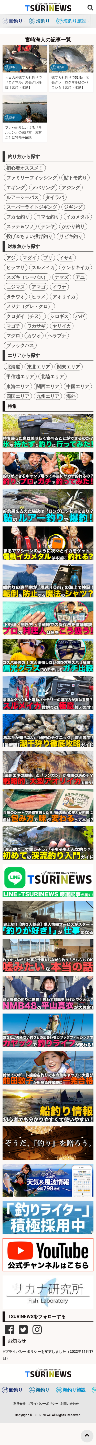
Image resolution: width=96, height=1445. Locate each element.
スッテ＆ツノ (20, 226)
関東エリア (68, 366)
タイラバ (55, 197)
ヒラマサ (15, 267)
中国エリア (77, 386)
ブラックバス (20, 345)
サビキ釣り (70, 236)
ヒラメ (39, 296)
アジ (11, 257)
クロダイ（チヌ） (24, 316)
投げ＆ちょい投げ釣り (29, 236)
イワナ (59, 287)
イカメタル (77, 216)
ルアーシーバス (22, 197)
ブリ (47, 257)
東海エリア (17, 386)
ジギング (73, 207)
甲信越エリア (20, 376)
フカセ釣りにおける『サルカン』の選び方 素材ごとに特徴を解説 (23, 132)
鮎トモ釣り (75, 177)
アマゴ (39, 287)
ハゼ (80, 316)
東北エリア (38, 366)
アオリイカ (64, 296)
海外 (71, 396)
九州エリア (47, 396)
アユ (80, 277)
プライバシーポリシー (43, 1403)
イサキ (66, 257)
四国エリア (17, 396)
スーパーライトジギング (31, 207)
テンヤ (48, 226)
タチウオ (15, 296)
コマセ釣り (47, 216)
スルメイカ (43, 267)
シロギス (59, 316)
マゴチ (13, 326)
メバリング (43, 187)
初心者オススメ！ (24, 168)
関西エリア (47, 386)
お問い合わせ (69, 1403)
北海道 (13, 366)
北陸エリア (52, 376)
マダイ (29, 257)
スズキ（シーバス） (27, 277)
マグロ (13, 335)
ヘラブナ (57, 335)
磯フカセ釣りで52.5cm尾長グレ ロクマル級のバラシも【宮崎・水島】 (70, 82)
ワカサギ (36, 326)
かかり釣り (73, 226)
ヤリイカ (61, 326)
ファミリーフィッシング (31, 177)
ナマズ (62, 277)
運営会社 (19, 1403)
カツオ (34, 335)
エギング (15, 187)
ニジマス (15, 287)
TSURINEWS (42, 1415)
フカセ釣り (17, 216)
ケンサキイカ (75, 267)
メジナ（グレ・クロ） (29, 306)
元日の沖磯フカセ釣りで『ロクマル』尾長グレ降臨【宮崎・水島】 (23, 82)
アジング (71, 187)
